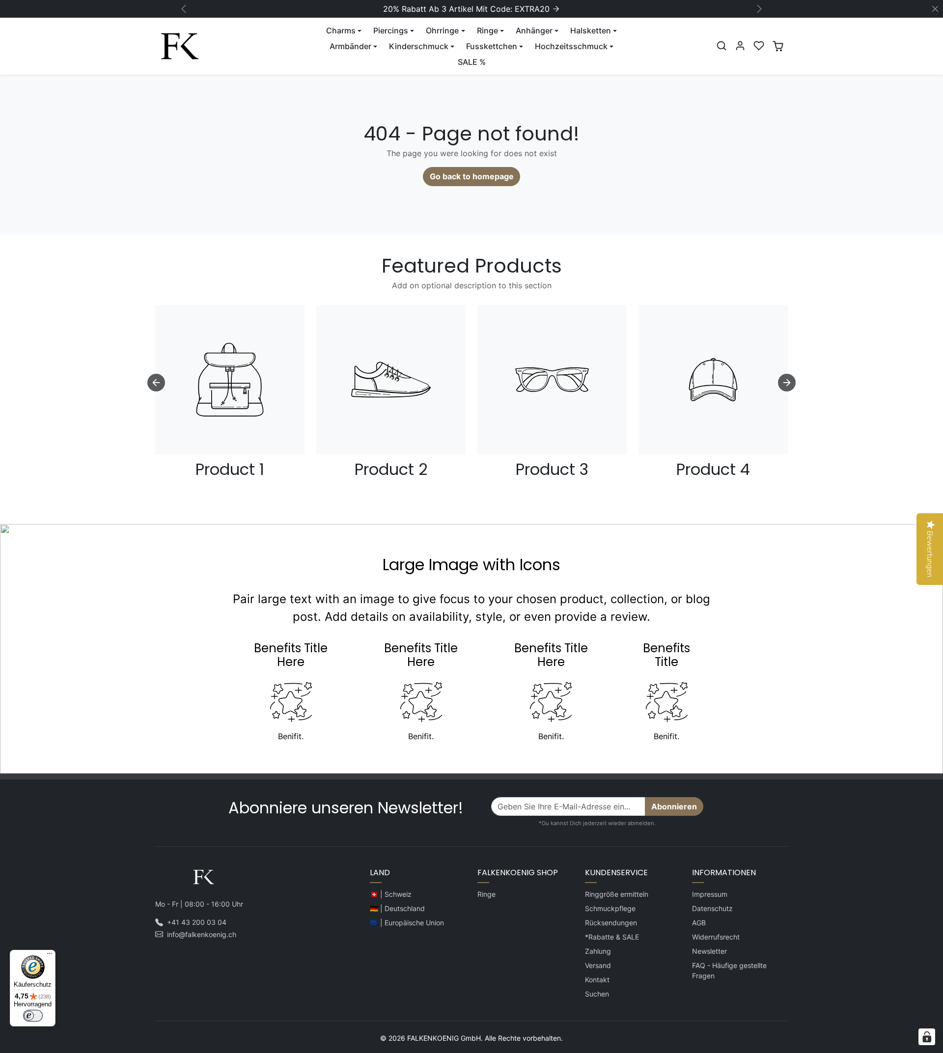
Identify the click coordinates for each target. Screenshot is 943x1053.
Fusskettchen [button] (491, 46)
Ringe (486, 894)
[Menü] (49, 956)
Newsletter (709, 951)
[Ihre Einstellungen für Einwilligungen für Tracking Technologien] (926, 1036)
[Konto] (740, 45)
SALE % (472, 62)
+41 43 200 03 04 (196, 922)
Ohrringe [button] (442, 30)
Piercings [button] (390, 30)
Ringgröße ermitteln (616, 894)
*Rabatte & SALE (612, 937)
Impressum (709, 894)
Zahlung (598, 951)
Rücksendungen (611, 922)
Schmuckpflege (610, 908)
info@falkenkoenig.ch (201, 934)
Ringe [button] (487, 30)
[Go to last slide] (156, 382)
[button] (721, 45)
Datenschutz (712, 908)
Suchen (597, 994)
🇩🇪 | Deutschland (397, 908)
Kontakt (597, 979)
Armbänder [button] (350, 46)
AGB (699, 922)
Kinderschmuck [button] (418, 46)
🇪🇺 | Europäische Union (407, 922)
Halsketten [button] (590, 30)
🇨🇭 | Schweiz (391, 894)
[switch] (33, 1016)
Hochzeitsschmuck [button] (571, 46)
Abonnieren (674, 806)
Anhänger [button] (534, 30)
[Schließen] (935, 9)
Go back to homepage (472, 176)
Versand (598, 965)
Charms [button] (341, 30)
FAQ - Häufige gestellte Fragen (729, 970)
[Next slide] (787, 382)
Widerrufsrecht (716, 937)
